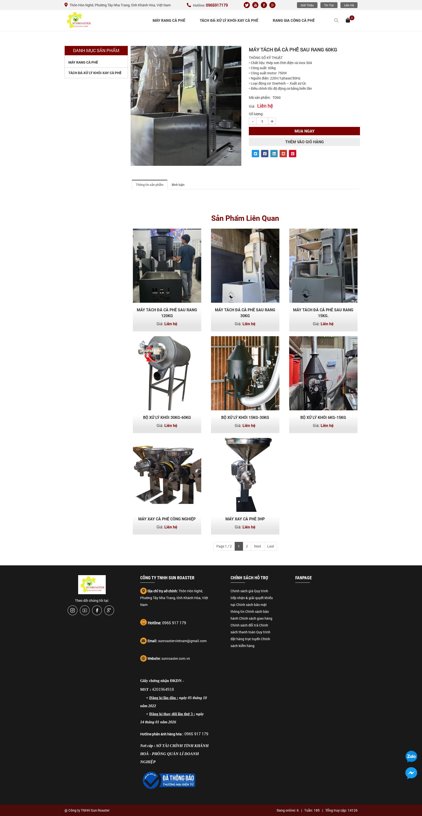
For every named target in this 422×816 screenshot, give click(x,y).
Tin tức (329, 5)
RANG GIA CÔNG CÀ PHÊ (294, 20)
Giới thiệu (307, 5)
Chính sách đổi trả (244, 625)
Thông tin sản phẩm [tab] (149, 184)
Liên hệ (349, 5)
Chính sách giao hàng (255, 618)
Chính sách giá (242, 591)
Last (270, 546)
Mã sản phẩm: (260, 97)
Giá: (252, 106)
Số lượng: (256, 114)
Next (257, 546)
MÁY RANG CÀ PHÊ (169, 20)
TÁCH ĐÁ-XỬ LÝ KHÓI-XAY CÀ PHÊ (229, 20)
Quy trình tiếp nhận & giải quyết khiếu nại (252, 598)
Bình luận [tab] (178, 184)
